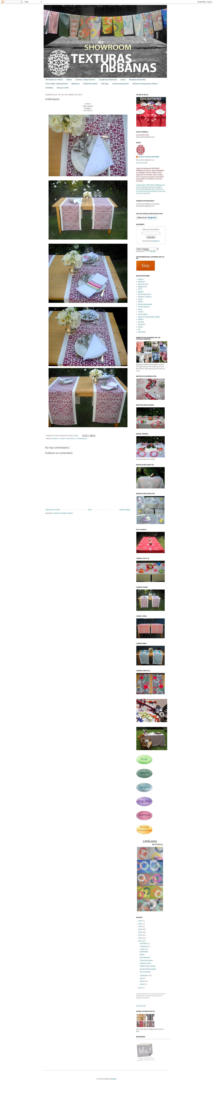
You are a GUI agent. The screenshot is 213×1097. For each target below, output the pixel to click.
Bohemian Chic (143, 284)
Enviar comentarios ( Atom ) (64, 513)
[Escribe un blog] (86, 435)
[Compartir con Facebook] (91, 435)
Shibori (140, 302)
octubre (142, 949)
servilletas (49, 88)
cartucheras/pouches (120, 84)
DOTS (140, 289)
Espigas (140, 292)
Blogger (113, 1079)
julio (141, 978)
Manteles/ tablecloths (137, 80)
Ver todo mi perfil (141, 163)
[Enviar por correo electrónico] (83, 435)
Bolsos (69, 80)
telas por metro (63, 88)
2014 (140, 932)
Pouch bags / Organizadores (56, 84)
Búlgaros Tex (142, 287)
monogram (141, 324)
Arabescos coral (145, 963)
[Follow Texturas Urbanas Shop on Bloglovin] (146, 219)
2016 (140, 926)
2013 (140, 935)
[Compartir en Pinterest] (94, 435)
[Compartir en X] (89, 435)
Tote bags (105, 84)
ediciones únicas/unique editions (145, 84)
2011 (140, 941)
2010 (140, 988)
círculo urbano (143, 314)
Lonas (123, 80)
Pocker (140, 299)
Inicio (90, 510)
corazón (140, 312)
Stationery (75, 84)
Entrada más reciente (53, 510)
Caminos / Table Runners (85, 80)
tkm (139, 329)
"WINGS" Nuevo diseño (147, 966)
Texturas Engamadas (145, 304)
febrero (142, 981)
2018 (140, 921)
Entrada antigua (125, 510)
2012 (140, 938)
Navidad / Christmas (144, 297)
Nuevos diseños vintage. (148, 969)
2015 (140, 929)
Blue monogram (145, 972)
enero (142, 984)
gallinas (140, 319)
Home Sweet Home (144, 294)
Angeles (140, 279)
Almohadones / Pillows (54, 80)
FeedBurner (155, 241)
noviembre (144, 946)
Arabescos (55, 438)
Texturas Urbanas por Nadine (149, 157)
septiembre (144, 975)
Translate (152, 251)
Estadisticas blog (141, 1005)
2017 (140, 924)
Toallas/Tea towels (90, 84)
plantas (140, 327)
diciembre (143, 943)
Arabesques (144, 952)
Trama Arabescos (81, 438)
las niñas (141, 322)
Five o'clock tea (145, 957)
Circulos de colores (146, 960)
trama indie (141, 332)
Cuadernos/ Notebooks (108, 80)
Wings (140, 309)
